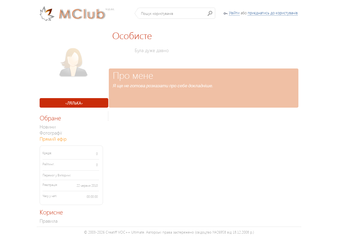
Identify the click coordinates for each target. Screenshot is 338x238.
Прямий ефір (53, 138)
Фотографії (51, 132)
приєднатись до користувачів (273, 12)
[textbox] (176, 13)
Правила (49, 220)
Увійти (234, 12)
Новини (48, 126)
